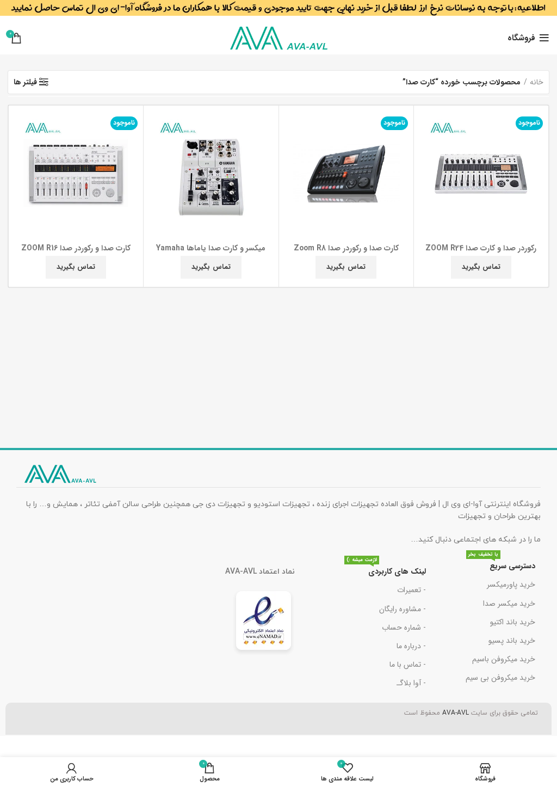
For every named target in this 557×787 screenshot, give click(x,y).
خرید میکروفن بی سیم (500, 678)
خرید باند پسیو (511, 641)
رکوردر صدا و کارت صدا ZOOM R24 (480, 248)
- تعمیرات (411, 590)
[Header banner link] (278, 11)
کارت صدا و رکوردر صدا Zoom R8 (346, 248)
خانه (536, 82)
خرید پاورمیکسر (511, 585)
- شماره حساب (404, 628)
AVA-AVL (455, 713)
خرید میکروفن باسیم (503, 659)
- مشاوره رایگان (402, 609)
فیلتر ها (25, 82)
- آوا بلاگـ (411, 683)
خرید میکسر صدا (509, 604)
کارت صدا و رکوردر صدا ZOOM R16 (76, 248)
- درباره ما (411, 646)
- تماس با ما (407, 665)
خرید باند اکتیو (512, 622)
